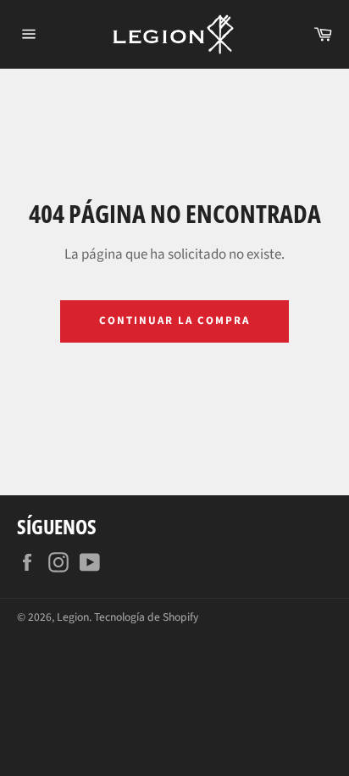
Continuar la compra (174, 320)
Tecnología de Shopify (146, 617)
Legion (73, 617)
